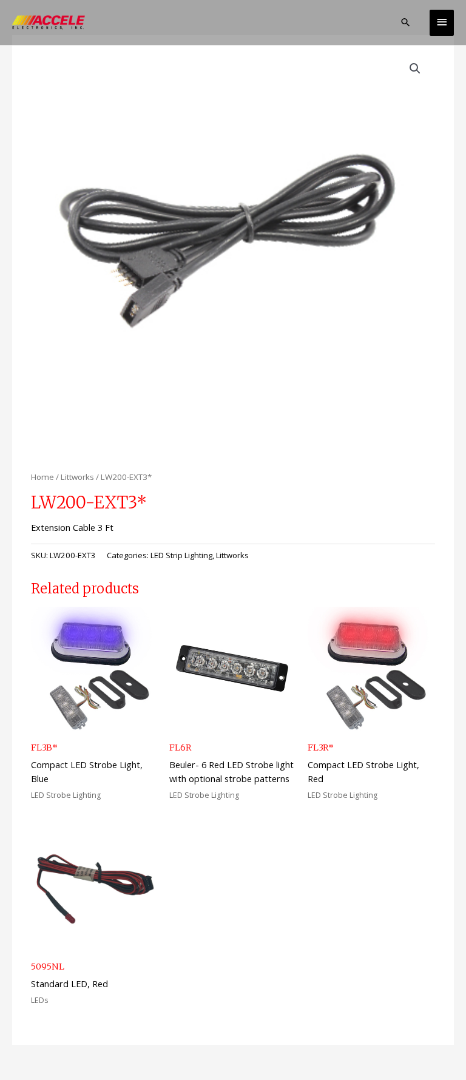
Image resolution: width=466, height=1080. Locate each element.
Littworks (77, 476)
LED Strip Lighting (181, 555)
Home (42, 476)
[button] (405, 22)
